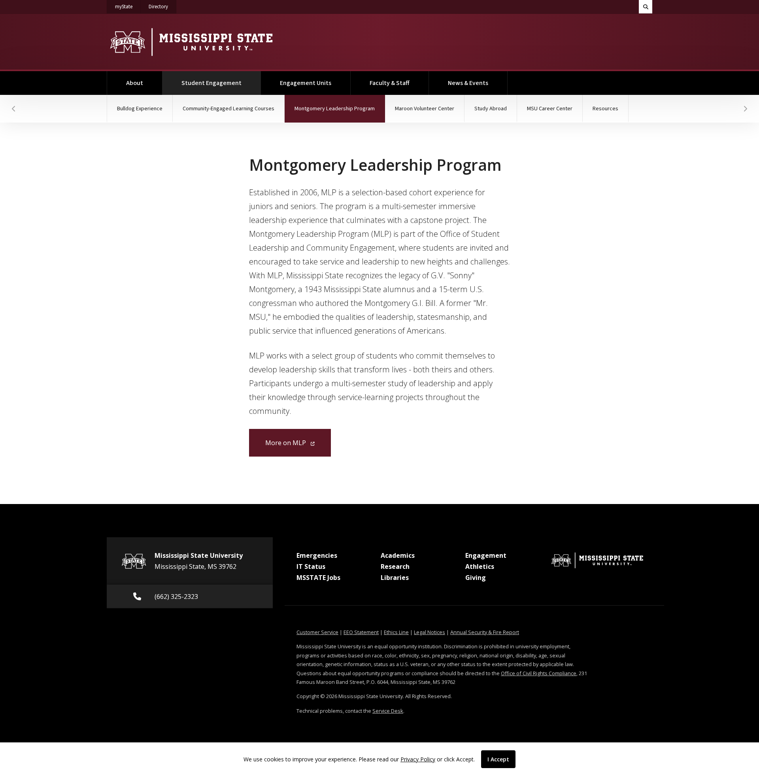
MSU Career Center (549, 108)
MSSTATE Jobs (318, 577)
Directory (162, 6)
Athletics (479, 566)
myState (128, 6)
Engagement (485, 555)
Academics (398, 555)
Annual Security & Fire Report (484, 632)
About (134, 83)
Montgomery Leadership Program (340, 108)
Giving (475, 577)
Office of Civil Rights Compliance (538, 673)
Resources (605, 108)
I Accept (498, 759)
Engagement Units (305, 83)
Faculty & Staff (390, 83)
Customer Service (317, 632)
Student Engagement (221, 82)
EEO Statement (361, 632)
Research (395, 566)
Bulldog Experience (139, 108)
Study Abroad (490, 108)
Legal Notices (429, 632)
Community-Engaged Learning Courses (228, 108)
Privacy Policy (417, 759)
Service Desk (387, 710)
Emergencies (316, 555)
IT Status (310, 566)
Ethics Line (396, 632)
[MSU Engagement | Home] (191, 42)
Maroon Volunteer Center (424, 108)
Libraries (395, 577)
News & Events (468, 83)
